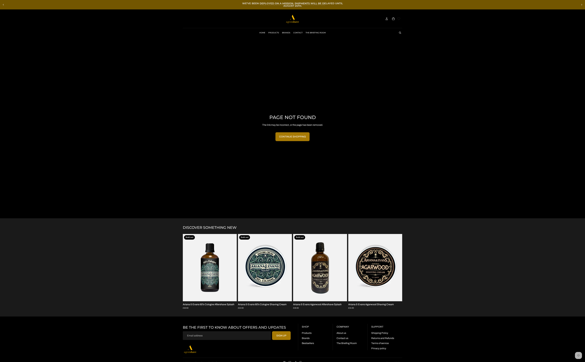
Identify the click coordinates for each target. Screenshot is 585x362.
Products (307, 333)
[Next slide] (581, 4)
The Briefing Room (347, 343)
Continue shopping (292, 136)
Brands (306, 338)
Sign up (281, 335)
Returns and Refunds (382, 338)
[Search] (400, 32)
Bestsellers (308, 343)
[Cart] (393, 18)
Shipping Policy (379, 333)
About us (341, 333)
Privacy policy (378, 348)
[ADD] (397, 296)
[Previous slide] (3, 4)
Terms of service (380, 343)
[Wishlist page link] (398, 18)
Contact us (342, 338)
